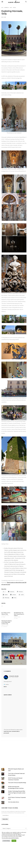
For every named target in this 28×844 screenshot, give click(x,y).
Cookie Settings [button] (6, 840)
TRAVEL (14, 7)
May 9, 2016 (6, 658)
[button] (7, 85)
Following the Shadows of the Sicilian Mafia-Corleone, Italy (6, 622)
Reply (5, 686)
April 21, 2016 (6, 641)
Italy (2, 7)
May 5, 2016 (3, 17)
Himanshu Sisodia (13, 676)
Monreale (6, 7)
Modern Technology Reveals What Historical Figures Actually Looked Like (16, 792)
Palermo (8, 635)
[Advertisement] (13, 754)
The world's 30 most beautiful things (17, 782)
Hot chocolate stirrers (13, 802)
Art (4, 652)
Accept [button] (13, 840)
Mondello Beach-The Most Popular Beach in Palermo (19, 614)
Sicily (11, 7)
